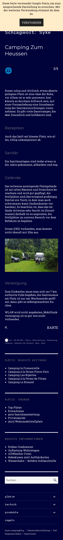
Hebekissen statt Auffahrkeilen (28, 457)
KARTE (52, 327)
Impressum (30, 533)
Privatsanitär (17, 418)
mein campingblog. (15, 530)
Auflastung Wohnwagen (23, 450)
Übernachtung (38, 340)
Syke (43, 343)
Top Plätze (15, 407)
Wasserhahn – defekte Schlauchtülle (32, 460)
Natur (28, 340)
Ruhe (37, 343)
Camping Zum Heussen (24, 50)
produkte (11, 512)
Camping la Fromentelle (23, 368)
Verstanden (31, 22)
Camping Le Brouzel (21, 382)
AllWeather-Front (19, 453)
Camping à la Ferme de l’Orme (27, 378)
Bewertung (52, 340)
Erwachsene (16, 411)
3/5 (55, 68)
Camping (8, 343)
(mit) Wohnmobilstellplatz (25, 421)
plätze (10, 496)
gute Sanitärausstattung (24, 414)
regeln (10, 520)
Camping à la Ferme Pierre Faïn (28, 371)
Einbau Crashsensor (20, 446)
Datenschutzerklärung (38, 530)
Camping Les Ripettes (22, 375)
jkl (10, 340)
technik (11, 504)
